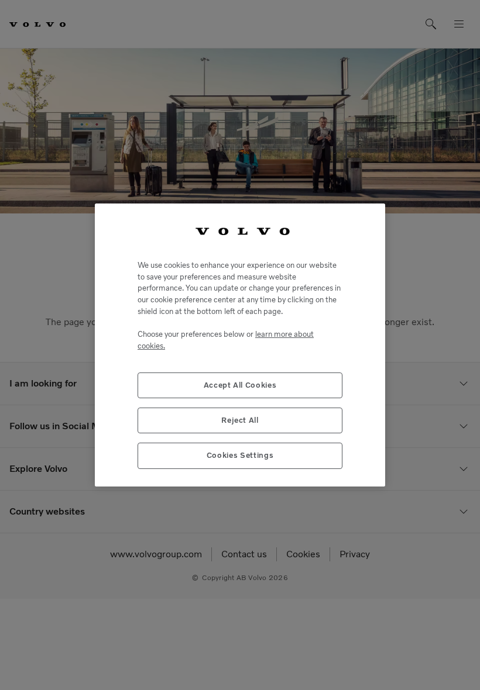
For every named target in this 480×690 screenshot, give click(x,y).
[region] (240, 344)
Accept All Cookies (240, 385)
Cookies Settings (240, 455)
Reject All (240, 420)
